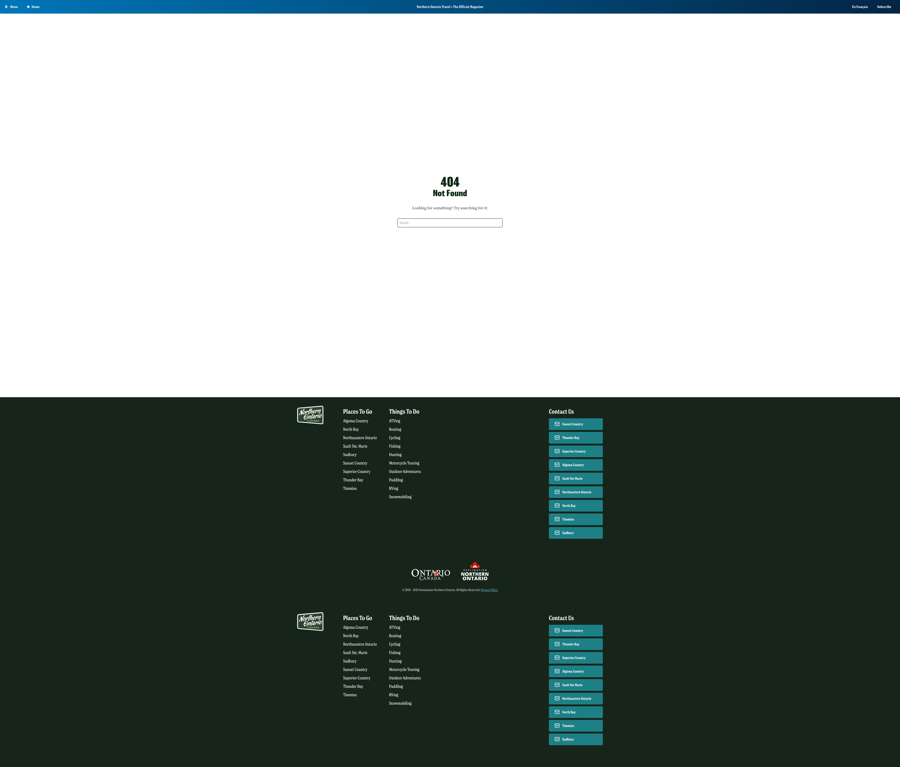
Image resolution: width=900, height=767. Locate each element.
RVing (393, 488)
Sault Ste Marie (572, 478)
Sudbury (350, 454)
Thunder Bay (353, 480)
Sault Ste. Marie (355, 446)
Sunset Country (355, 463)
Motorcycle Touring (404, 463)
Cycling (394, 437)
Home (36, 7)
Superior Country (356, 471)
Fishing (395, 446)
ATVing (394, 421)
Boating (395, 429)
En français (860, 7)
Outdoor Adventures (405, 471)
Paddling (396, 480)
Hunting (395, 454)
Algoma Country (355, 421)
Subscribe (884, 7)
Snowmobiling (400, 496)
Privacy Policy (489, 590)
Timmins (350, 488)
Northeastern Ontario (360, 437)
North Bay (351, 429)
